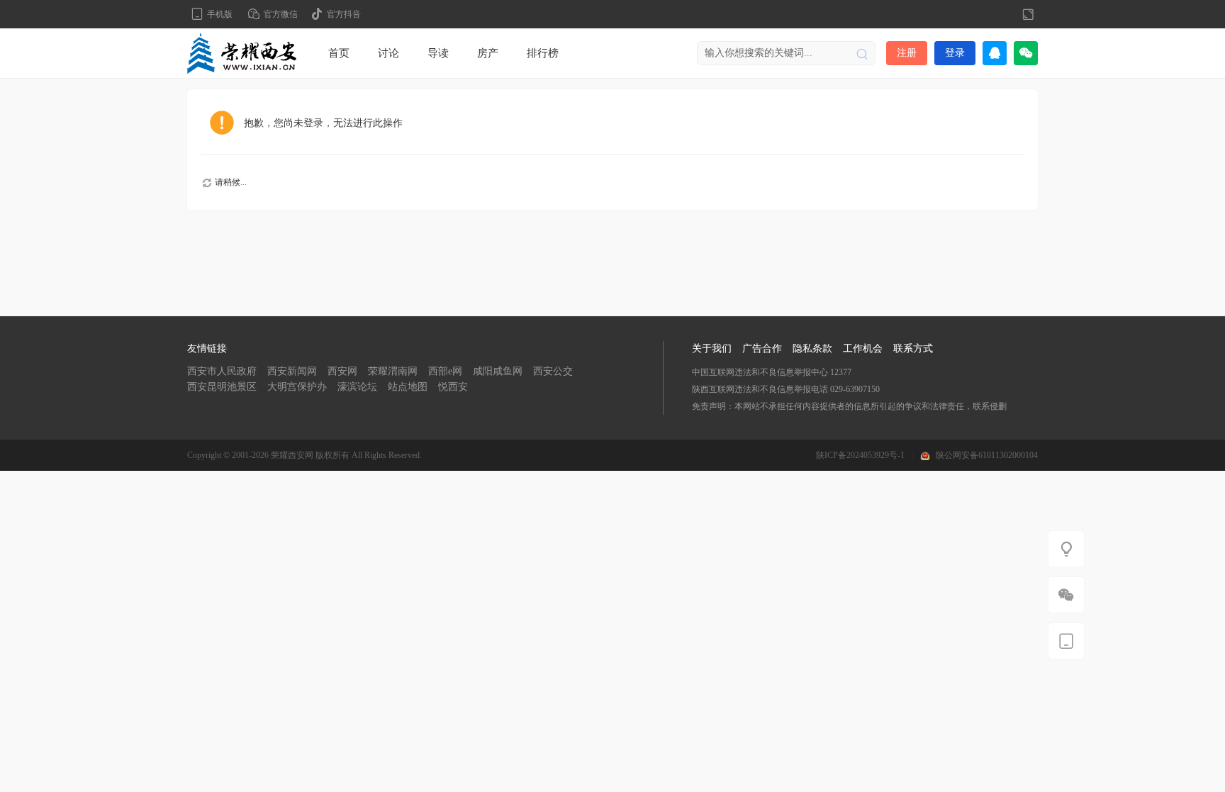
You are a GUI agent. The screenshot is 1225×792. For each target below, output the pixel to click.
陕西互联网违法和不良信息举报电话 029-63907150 (786, 389)
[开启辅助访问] (1004, 14)
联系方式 (913, 348)
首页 (338, 53)
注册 (907, 53)
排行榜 (543, 53)
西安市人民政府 (222, 371)
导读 (438, 53)
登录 (955, 53)
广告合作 (762, 348)
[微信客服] (1066, 595)
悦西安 (453, 386)
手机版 (220, 14)
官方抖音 (344, 14)
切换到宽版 (1028, 14)
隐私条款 (812, 348)
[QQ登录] (995, 53)
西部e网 (445, 371)
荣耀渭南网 (393, 371)
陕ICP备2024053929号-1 (860, 455)
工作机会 (863, 348)
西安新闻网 (292, 371)
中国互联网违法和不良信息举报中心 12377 (771, 372)
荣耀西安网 (292, 455)
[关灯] (1066, 549)
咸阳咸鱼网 (497, 371)
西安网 (342, 371)
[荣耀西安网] (241, 52)
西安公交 (553, 371)
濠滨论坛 (357, 386)
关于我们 (712, 348)
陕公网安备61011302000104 (987, 455)
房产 (487, 53)
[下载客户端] (1066, 641)
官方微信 (281, 14)
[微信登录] (1026, 53)
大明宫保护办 (297, 386)
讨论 (388, 53)
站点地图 (407, 386)
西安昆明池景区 (222, 386)
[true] (862, 53)
